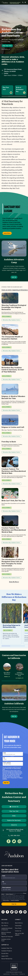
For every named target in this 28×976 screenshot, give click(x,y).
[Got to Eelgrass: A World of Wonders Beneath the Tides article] (14, 398)
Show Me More (13, 581)
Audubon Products (6, 951)
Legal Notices (6, 974)
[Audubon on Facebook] (7, 912)
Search (23, 2)
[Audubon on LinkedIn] (16, 912)
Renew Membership (6, 958)
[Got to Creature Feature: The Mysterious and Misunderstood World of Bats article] (14, 471)
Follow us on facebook (8, 841)
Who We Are (4, 923)
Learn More (7, 233)
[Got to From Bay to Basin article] (14, 448)
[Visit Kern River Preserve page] (7, 670)
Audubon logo (5, 2)
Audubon (14, 854)
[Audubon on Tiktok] (20, 912)
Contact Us (15, 806)
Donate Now (4, 953)
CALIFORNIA (7, 316)
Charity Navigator (14, 966)
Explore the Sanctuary (14, 820)
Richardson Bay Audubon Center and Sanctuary (15, 3)
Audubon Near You (6, 948)
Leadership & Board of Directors (6, 929)
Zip (4, 757)
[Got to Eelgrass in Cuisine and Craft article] (14, 427)
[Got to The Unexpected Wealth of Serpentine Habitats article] (14, 338)
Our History (4, 925)
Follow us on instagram (19, 841)
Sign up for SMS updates (19, 934)
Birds (14, 816)
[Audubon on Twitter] (11, 912)
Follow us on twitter (14, 841)
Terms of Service (17, 768)
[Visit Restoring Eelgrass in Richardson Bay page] (12, 623)
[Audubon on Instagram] (3, 912)
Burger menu (25, 2)
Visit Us (14, 716)
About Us (14, 825)
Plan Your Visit (7, 45)
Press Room (18, 928)
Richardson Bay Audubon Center (11, 320)
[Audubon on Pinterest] (25, 912)
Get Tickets (19, 45)
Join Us (14, 277)
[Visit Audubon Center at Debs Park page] (19, 670)
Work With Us (19, 923)
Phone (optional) (7, 762)
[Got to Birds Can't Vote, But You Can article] (14, 501)
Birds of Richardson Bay (19, 89)
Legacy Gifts (4, 956)
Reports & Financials (7, 936)
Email (4, 752)
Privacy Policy (14, 777)
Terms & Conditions (15, 900)
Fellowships (18, 925)
